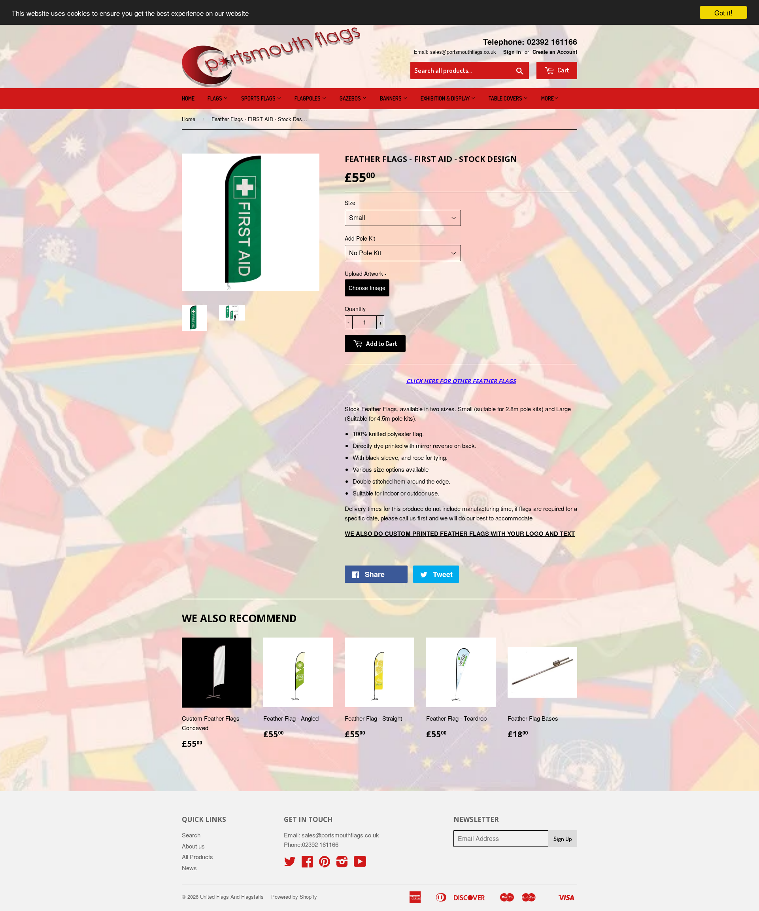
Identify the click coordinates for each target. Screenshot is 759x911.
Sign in (512, 51)
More (547, 98)
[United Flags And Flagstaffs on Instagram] (342, 864)
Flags (215, 98)
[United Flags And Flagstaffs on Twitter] (290, 864)
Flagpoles (308, 98)
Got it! (723, 12)
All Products (197, 856)
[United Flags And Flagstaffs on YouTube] (360, 864)
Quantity (355, 309)
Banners (391, 98)
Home (188, 98)
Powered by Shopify (294, 896)
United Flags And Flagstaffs (232, 896)
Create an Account (554, 51)
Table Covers (506, 98)
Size (350, 203)
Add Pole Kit (360, 238)
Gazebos (351, 98)
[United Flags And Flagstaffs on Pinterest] (324, 864)
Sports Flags (259, 98)
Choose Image (367, 288)
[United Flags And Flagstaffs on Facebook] (307, 864)
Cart (562, 70)
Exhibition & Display (446, 98)
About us (193, 846)
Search (191, 835)
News (189, 868)
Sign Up (562, 839)
